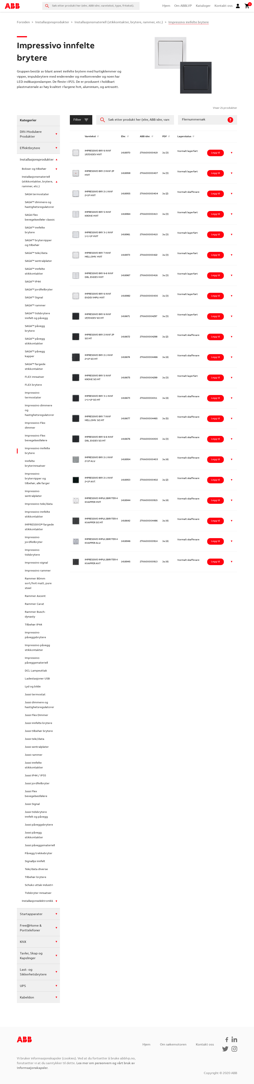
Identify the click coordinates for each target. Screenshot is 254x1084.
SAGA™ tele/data (36, 253)
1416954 (125, 459)
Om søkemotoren (173, 1044)
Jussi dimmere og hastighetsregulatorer (39, 705)
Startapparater (31, 914)
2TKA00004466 (149, 357)
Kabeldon (27, 997)
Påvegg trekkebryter (38, 853)
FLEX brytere (33, 385)
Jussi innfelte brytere (38, 723)
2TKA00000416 (149, 275)
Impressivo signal (36, 563)
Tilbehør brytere (35, 877)
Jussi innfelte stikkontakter (34, 765)
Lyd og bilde (33, 686)
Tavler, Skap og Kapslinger (31, 956)
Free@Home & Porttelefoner (30, 928)
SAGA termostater (37, 194)
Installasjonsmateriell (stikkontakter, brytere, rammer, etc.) (119, 22)
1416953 (125, 480)
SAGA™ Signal (34, 297)
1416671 (125, 316)
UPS (23, 986)
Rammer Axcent (35, 596)
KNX (23, 942)
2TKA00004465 (149, 418)
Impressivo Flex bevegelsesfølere (36, 438)
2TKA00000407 (149, 173)
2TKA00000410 (149, 234)
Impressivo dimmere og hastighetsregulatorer (39, 410)
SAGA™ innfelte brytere (35, 230)
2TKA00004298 (148, 337)
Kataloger (203, 6)
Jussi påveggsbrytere (39, 825)
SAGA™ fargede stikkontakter (35, 367)
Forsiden (23, 22)
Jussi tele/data (34, 739)
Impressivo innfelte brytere (37, 451)
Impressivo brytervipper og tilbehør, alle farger (37, 479)
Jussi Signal (32, 804)
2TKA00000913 (149, 562)
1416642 (125, 521)
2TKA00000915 (149, 500)
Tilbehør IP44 (33, 624)
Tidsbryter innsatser (38, 893)
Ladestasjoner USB (37, 678)
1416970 (125, 153)
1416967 (125, 275)
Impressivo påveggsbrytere (35, 635)
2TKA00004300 (149, 439)
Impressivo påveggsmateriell (36, 660)
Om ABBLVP (183, 6)
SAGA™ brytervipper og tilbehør (38, 243)
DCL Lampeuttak (36, 671)
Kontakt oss (224, 6)
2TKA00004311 (148, 398)
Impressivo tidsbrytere (32, 552)
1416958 (125, 173)
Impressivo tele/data (39, 504)
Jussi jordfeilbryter (37, 783)
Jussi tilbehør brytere (39, 731)
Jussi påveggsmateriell (40, 845)
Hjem (166, 6)
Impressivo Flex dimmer (35, 425)
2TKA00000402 (149, 480)
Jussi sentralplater (37, 747)
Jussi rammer (33, 755)
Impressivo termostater (33, 395)
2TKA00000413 (149, 214)
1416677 (125, 418)
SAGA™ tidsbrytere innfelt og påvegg (37, 316)
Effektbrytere (30, 148)
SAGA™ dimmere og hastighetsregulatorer (39, 205)
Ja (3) (165, 153)
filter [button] (77, 119)
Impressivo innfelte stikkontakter (37, 514)
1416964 (125, 214)
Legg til (215, 153)
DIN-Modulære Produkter (31, 134)
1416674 (125, 357)
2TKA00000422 (148, 255)
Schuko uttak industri (39, 885)
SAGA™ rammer (35, 305)
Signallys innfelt (35, 861)
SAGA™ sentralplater (38, 261)
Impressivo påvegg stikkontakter (37, 648)
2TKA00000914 (149, 541)
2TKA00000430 (149, 296)
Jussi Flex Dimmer (36, 715)
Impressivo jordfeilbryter (34, 540)
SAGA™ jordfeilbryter (39, 289)
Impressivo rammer (38, 570)
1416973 (125, 255)
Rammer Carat (34, 604)
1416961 (125, 234)
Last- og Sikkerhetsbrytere (33, 972)
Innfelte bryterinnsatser (35, 463)
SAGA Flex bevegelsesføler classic (40, 217)
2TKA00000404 (149, 194)
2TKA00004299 (148, 378)
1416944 (125, 500)
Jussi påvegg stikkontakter (34, 835)
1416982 (125, 296)
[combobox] (91, 6)
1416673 (125, 398)
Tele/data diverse (36, 869)
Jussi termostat (35, 694)
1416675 (125, 378)
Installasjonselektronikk (37, 901)
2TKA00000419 (149, 153)
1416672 (125, 337)
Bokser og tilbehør (34, 169)
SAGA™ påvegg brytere (35, 328)
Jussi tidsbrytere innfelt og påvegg (36, 814)
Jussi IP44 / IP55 (35, 775)
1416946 (125, 541)
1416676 (125, 439)
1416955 (125, 194)
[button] (232, 153)
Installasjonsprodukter (52, 22)
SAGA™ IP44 (33, 281)
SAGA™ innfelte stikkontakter (35, 271)
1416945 (125, 562)
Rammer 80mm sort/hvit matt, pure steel (38, 583)
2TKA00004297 (148, 316)
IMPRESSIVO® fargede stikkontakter (39, 527)
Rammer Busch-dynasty (35, 614)
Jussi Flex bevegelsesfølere (36, 794)
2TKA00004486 (149, 521)
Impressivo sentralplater (33, 494)
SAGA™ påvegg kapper (35, 354)
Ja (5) (165, 418)
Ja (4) (165, 357)
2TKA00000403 (149, 459)
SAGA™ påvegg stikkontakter (35, 341)
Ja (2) (165, 194)
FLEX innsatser (34, 377)
